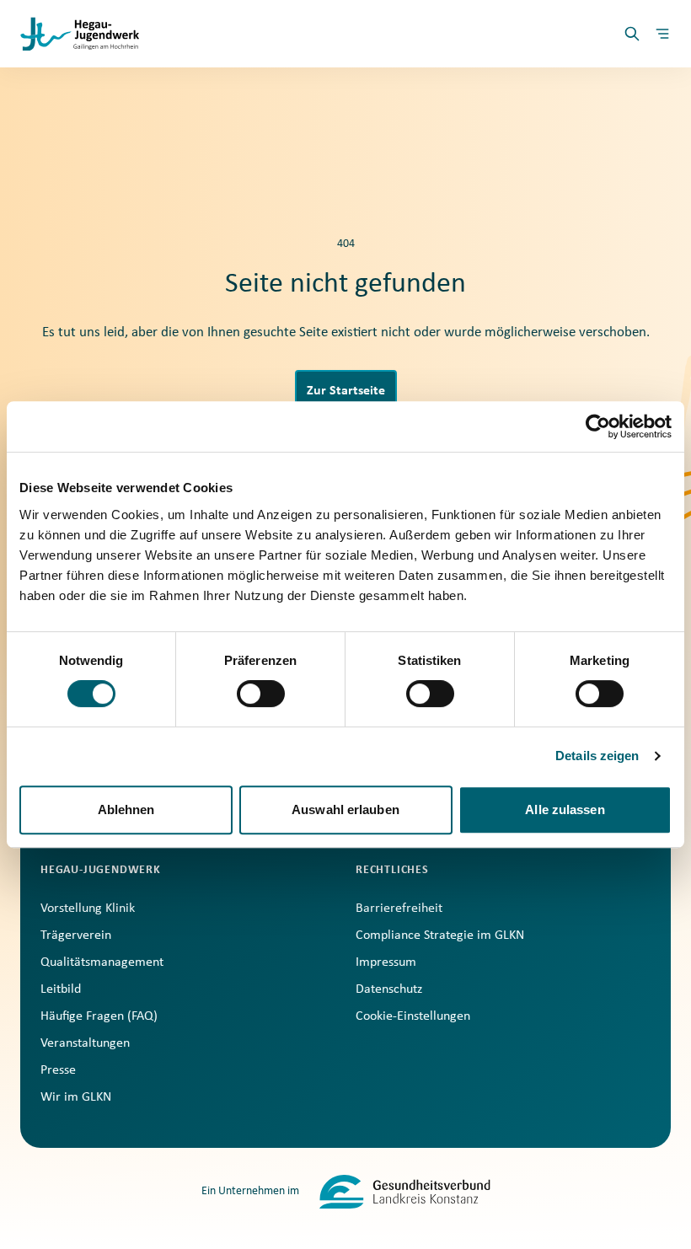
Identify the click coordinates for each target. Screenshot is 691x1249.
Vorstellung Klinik (87, 908)
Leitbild (60, 989)
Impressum (386, 962)
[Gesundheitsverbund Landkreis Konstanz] (404, 1192)
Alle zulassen (564, 809)
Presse (58, 1070)
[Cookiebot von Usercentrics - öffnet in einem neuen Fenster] (598, 426)
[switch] (261, 693)
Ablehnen (126, 809)
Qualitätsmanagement (101, 962)
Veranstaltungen (85, 1043)
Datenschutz (389, 989)
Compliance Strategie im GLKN (440, 935)
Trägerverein (75, 935)
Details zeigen (597, 755)
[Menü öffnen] (662, 33)
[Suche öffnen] (632, 33)
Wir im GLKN (75, 1097)
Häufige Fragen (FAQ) (99, 1016)
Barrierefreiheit (399, 908)
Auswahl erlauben (345, 809)
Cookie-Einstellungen (413, 1016)
